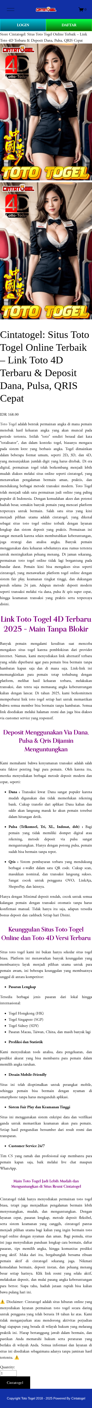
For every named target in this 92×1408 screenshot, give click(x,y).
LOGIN (23, 25)
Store (4, 34)
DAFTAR (69, 25)
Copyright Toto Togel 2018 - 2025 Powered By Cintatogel (46, 1398)
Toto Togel (8, 424)
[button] (15, 1382)
